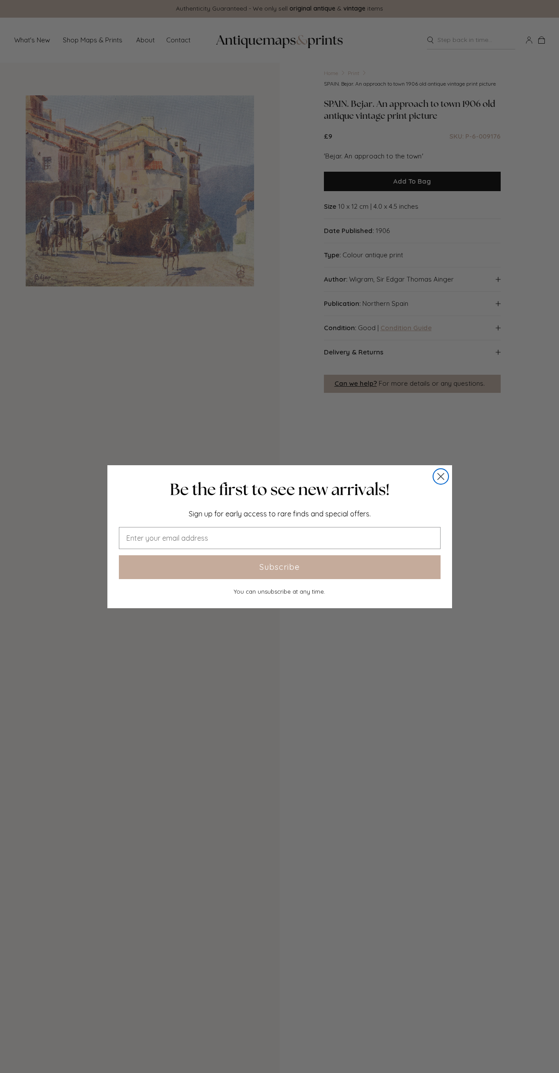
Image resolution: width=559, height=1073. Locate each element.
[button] (279, 489)
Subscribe (279, 567)
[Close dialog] (441, 476)
